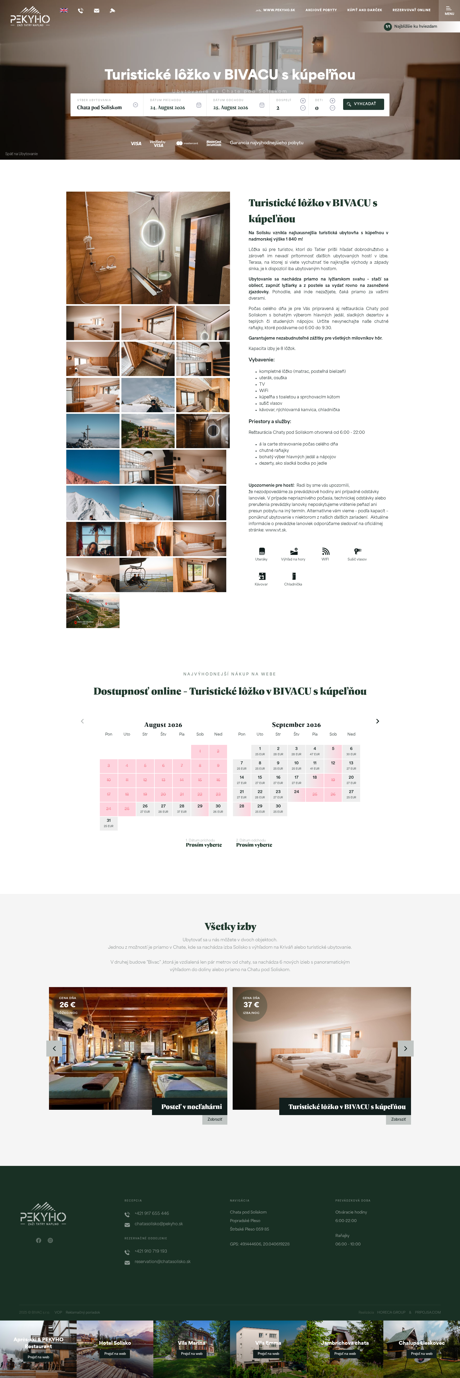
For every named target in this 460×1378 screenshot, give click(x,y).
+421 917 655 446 (152, 1214)
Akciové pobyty (321, 10)
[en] (64, 10)
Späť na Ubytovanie (21, 154)
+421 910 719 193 (151, 1252)
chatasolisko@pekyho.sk (159, 1224)
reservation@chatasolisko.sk (163, 1262)
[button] (210, 295)
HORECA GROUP (391, 1312)
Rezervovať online (412, 10)
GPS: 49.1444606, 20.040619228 (260, 1245)
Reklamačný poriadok (83, 1312)
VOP (58, 1312)
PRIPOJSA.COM (428, 1312)
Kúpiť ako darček (364, 10)
